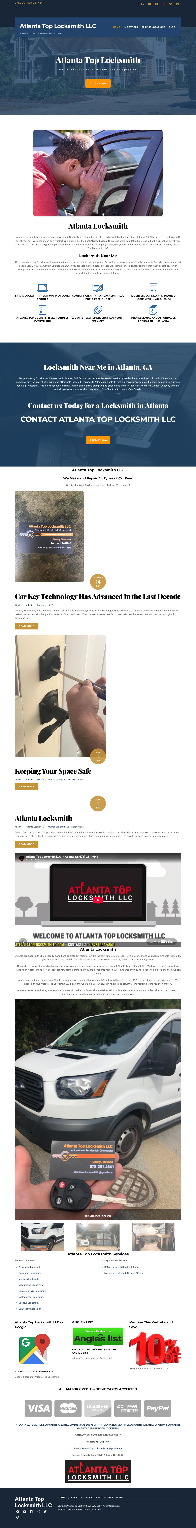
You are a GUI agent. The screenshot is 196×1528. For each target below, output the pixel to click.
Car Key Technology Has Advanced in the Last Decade (98, 596)
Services (132, 27)
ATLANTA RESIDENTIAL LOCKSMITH (121, 1424)
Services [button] (77, 1497)
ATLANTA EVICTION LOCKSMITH (161, 1424)
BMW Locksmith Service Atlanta (121, 1267)
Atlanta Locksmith (35, 605)
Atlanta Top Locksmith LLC (34, 1371)
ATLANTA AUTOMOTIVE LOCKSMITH (36, 1424)
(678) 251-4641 (98, 83)
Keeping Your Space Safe (53, 770)
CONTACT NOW (98, 440)
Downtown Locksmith (30, 1267)
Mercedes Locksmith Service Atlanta (123, 1273)
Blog (172, 27)
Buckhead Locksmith (30, 1273)
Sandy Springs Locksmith (32, 1291)
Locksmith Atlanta (76, 779)
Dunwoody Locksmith (30, 1308)
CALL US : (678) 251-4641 (29, 2)
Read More (26, 626)
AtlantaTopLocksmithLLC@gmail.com (101, 1448)
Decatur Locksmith (29, 1302)
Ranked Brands (94, 1509)
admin (18, 605)
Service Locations (153, 27)
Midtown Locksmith (29, 1279)
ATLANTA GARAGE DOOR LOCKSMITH (97, 1428)
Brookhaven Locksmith (31, 1285)
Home (116, 27)
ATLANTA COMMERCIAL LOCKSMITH (79, 1424)
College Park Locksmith (31, 1297)
